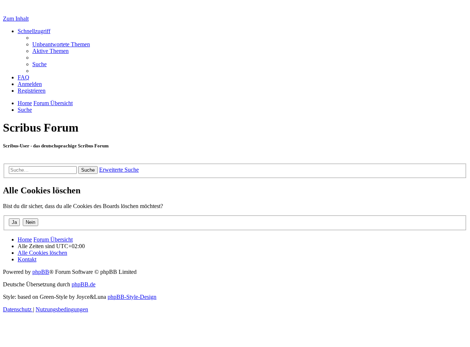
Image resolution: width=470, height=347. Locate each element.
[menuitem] (61, 44)
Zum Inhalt (16, 18)
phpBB (40, 272)
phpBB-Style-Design (132, 297)
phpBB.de (83, 284)
